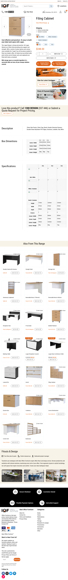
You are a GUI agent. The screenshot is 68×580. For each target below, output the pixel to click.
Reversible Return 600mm (55, 297)
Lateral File (6, 382)
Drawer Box (6, 410)
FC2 (39, 44)
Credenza (28, 410)
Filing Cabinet (51, 382)
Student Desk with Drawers (10, 269)
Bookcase (28, 438)
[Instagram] (7, 573)
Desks (38, 513)
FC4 (52, 44)
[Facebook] (3, 573)
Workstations (40, 517)
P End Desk (28, 325)
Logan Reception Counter (32, 354)
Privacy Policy (23, 519)
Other (38, 531)
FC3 (46, 44)
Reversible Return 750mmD (33, 297)
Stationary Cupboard (8, 297)
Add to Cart (57, 54)
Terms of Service (13, 564)
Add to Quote (50, 58)
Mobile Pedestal (52, 325)
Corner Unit (6, 438)
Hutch (27, 382)
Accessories (40, 527)
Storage (39, 521)
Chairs (39, 515)
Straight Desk (29, 269)
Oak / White (41, 36)
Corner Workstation (53, 410)
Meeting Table (6, 354)
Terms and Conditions (25, 517)
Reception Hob (7, 325)
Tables (39, 519)
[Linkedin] (14, 573)
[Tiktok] (3, 576)
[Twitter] (10, 573)
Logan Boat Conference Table (56, 354)
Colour (37, 35)
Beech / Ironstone (43, 40)
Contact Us (65, 1)
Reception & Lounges (43, 523)
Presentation (40, 525)
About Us (59, 1)
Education (40, 529)
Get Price (60, 272)
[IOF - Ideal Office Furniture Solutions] (10, 6)
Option (37, 42)
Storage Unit (51, 269)
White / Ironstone (52, 36)
